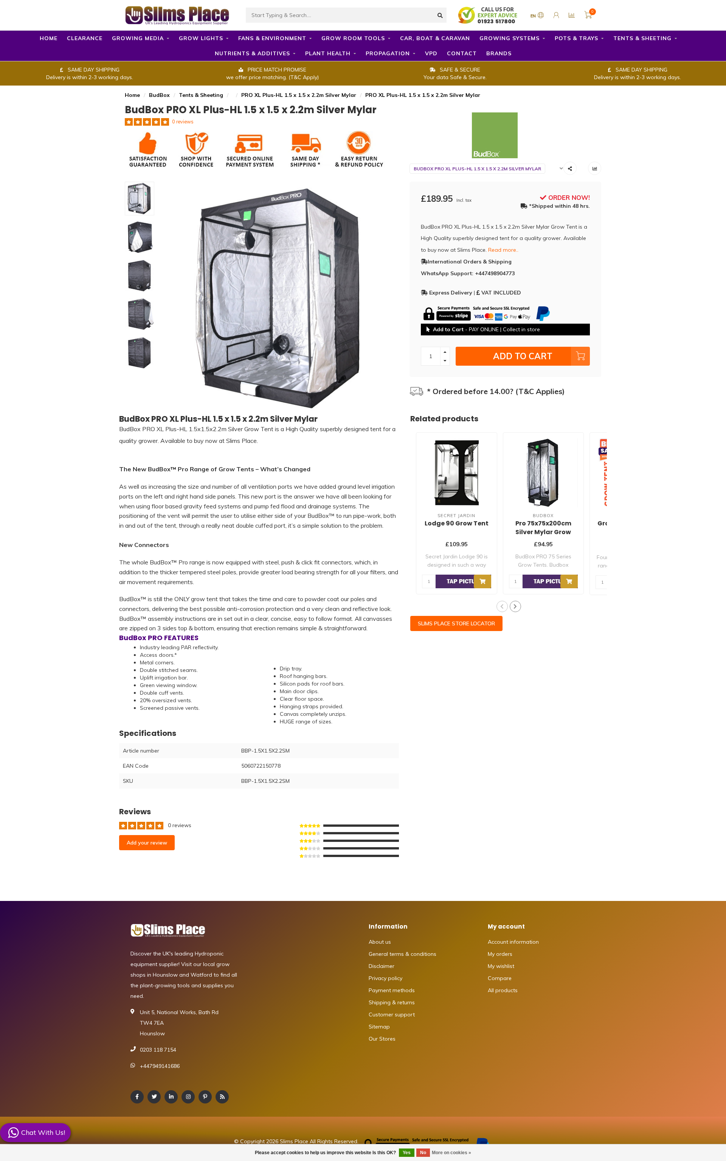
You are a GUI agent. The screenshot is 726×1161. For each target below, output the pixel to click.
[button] (502, 606)
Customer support (392, 1014)
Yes (407, 1152)
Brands (499, 53)
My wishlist (501, 966)
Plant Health (328, 53)
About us (380, 941)
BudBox (159, 95)
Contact (462, 53)
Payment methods (392, 990)
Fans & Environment (272, 38)
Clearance (84, 38)
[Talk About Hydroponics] (488, 14)
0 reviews (183, 121)
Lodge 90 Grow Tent (457, 523)
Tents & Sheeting (642, 38)
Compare (500, 978)
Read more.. (503, 249)
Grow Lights (201, 38)
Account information (513, 941)
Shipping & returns (392, 1002)
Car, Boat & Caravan (435, 38)
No (423, 1152)
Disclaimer (381, 966)
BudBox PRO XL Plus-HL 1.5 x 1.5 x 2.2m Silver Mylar (477, 168)
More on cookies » (451, 1152)
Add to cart (522, 356)
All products (503, 990)
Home (48, 38)
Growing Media (138, 38)
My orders (500, 954)
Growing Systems (509, 38)
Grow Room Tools (353, 38)
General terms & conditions (402, 954)
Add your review (147, 842)
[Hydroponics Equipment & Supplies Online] (178, 14)
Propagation (388, 53)
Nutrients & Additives (252, 53)
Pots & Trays (576, 38)
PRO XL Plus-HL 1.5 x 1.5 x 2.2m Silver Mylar (298, 95)
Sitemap (379, 1026)
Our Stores (382, 1038)
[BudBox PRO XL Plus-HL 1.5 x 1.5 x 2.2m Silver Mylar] (506, 135)
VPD (431, 53)
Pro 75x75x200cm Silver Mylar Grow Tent (543, 532)
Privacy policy (385, 978)
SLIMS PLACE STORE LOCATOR (456, 623)
